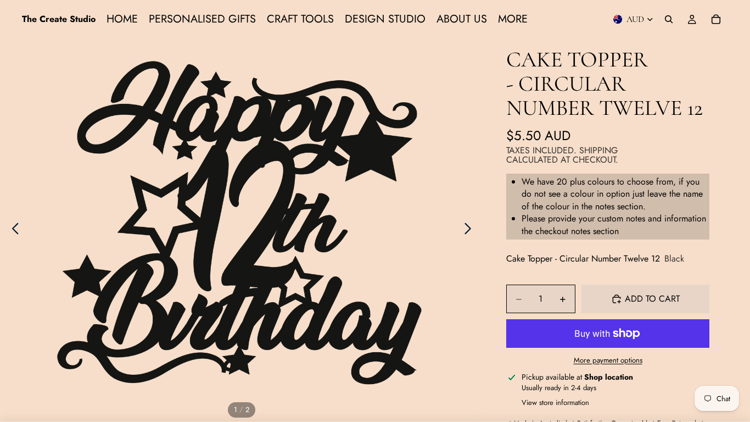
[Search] (669, 19)
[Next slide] (470, 230)
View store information (555, 402)
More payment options (608, 360)
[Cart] (716, 19)
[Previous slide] (12, 230)
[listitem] (512, 19)
